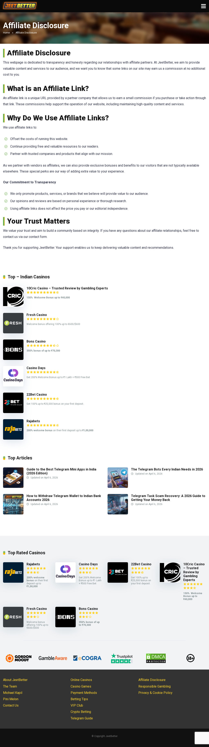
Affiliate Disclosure (152, 680)
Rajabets (33, 421)
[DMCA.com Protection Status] (156, 658)
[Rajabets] (13, 438)
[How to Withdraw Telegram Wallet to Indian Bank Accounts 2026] (13, 513)
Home (6, 32)
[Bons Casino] (13, 359)
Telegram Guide (82, 718)
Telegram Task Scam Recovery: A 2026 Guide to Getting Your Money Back (168, 498)
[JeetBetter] (19, 5)
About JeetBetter (15, 680)
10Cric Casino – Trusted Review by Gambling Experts (67, 288)
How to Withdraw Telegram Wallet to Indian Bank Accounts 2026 (64, 498)
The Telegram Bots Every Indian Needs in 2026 (167, 469)
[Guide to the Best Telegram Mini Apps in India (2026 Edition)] (13, 487)
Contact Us (11, 705)
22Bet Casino (37, 394)
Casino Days (36, 368)
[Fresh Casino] (13, 332)
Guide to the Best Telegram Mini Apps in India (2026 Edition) (61, 471)
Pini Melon (10, 699)
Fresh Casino (37, 315)
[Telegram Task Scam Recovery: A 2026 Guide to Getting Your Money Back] (118, 513)
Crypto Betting (81, 712)
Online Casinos (81, 680)
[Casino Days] (13, 385)
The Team (10, 686)
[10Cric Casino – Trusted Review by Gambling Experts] (13, 306)
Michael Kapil (12, 693)
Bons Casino (36, 341)
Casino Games (81, 686)
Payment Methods (84, 693)
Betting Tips (79, 699)
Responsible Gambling (154, 686)
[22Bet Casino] (13, 412)
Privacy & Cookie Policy (155, 693)
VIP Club (77, 705)
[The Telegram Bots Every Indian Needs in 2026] (118, 487)
